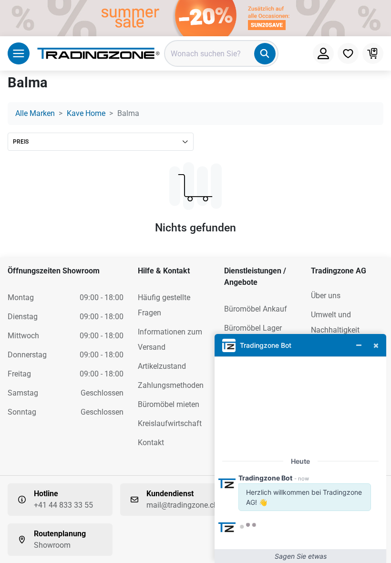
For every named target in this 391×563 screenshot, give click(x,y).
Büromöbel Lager (253, 328)
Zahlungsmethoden (171, 385)
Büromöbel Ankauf (255, 308)
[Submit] (265, 53)
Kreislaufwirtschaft (170, 423)
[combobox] (221, 53)
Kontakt (151, 442)
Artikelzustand (162, 366)
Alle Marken (35, 113)
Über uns (325, 295)
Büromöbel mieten (168, 404)
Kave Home (86, 113)
